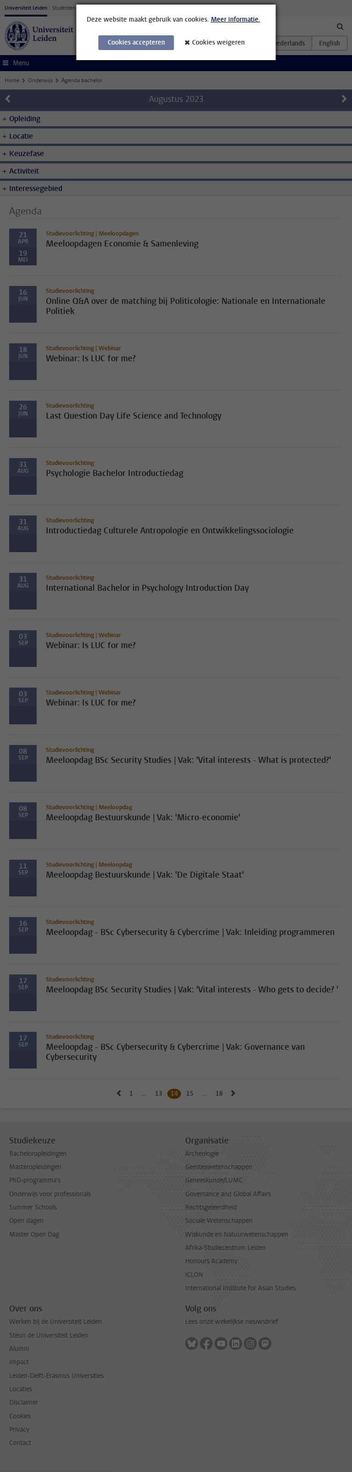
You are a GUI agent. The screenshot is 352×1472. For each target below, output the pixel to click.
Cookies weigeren (218, 42)
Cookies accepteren (136, 42)
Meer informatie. (235, 19)
